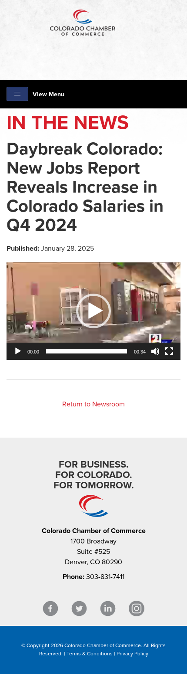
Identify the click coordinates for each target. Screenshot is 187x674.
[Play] (17, 351)
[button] (93, 311)
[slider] (86, 351)
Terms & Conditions (90, 654)
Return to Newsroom (93, 404)
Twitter (79, 608)
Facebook (50, 608)
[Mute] (155, 351)
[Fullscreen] (169, 351)
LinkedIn (108, 608)
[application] (93, 311)
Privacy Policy (132, 654)
